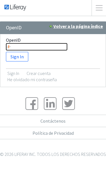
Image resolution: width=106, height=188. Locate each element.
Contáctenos (53, 121)
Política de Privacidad (53, 133)
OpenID (13, 40)
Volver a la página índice (78, 26)
